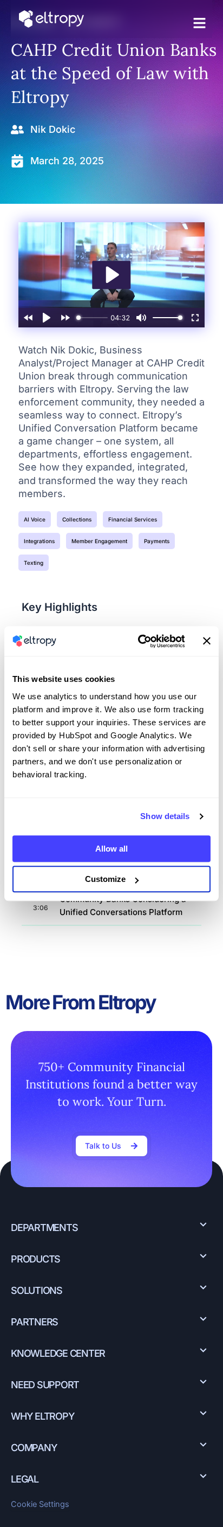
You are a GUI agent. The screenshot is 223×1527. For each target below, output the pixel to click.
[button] (199, 23)
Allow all (111, 848)
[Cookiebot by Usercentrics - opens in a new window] (140, 641)
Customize (105, 879)
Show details (164, 816)
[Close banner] (207, 641)
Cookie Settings (40, 1504)
